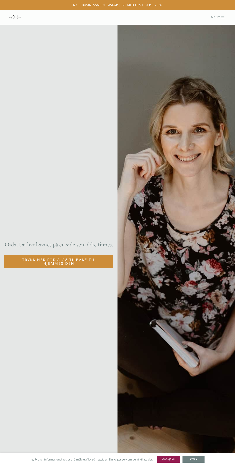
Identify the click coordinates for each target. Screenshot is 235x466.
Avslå (193, 459)
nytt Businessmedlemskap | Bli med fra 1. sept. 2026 (117, 5)
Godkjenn (168, 459)
